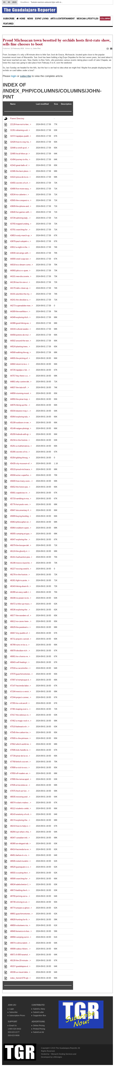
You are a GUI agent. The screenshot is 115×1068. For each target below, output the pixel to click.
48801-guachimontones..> (21, 914)
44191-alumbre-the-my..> (21, 294)
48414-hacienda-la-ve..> (20, 849)
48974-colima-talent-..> (20, 943)
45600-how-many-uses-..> (21, 481)
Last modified (42, 104)
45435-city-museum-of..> (21, 463)
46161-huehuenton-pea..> (21, 557)
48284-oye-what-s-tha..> (20, 832)
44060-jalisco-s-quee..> (20, 270)
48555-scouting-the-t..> (20, 873)
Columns (105, 18)
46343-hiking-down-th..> (20, 586)
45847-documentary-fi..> (20, 510)
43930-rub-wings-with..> (20, 253)
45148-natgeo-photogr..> (20, 428)
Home (22, 18)
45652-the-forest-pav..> (20, 487)
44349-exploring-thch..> (20, 317)
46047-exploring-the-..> (20, 539)
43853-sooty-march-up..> (21, 235)
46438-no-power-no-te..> (20, 598)
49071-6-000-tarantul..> (20, 954)
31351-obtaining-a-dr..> (20, 130)
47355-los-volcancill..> (20, 703)
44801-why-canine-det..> (20, 381)
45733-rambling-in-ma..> (20, 498)
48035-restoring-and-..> (20, 797)
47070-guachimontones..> (21, 674)
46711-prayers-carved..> (20, 639)
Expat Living (42, 18)
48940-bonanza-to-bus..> (21, 931)
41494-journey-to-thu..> (20, 159)
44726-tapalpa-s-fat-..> (20, 370)
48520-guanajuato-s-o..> (20, 867)
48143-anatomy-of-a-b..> (20, 814)
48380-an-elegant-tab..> (20, 843)
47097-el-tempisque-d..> (20, 680)
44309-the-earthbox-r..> (20, 311)
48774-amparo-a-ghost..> (21, 908)
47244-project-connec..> (20, 697)
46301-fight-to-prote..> (19, 580)
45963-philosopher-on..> (20, 522)
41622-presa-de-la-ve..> (20, 177)
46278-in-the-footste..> (20, 574)
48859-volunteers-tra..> (20, 925)
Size (56, 104)
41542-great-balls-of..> (20, 165)
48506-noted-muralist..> (20, 861)
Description (66, 104)
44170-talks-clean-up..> (20, 288)
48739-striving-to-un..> (20, 902)
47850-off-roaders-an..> (20, 773)
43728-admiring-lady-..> (20, 218)
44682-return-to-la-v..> (19, 364)
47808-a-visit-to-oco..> (20, 767)
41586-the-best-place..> (20, 171)
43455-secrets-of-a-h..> (20, 183)
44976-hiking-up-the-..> (20, 405)
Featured (8, 23)
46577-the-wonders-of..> (20, 615)
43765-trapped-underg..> (20, 224)
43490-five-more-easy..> (20, 189)
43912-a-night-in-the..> (20, 247)
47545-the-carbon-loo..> (20, 732)
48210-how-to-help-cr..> (20, 826)
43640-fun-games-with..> (21, 212)
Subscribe (9, 18)
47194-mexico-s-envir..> (20, 691)
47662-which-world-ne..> (20, 744)
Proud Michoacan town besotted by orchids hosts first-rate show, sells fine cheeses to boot (57, 42)
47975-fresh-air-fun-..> (19, 791)
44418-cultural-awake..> (20, 329)
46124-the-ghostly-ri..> (20, 551)
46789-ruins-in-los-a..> (19, 645)
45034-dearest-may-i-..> (20, 411)
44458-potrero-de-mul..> (20, 335)
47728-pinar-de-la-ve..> (20, 756)
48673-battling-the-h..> (20, 890)
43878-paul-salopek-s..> (20, 241)
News (30, 18)
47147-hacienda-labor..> (20, 686)
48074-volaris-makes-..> (20, 802)
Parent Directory (17, 118)
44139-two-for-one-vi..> (20, 282)
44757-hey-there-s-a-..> (20, 376)
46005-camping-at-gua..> (21, 534)
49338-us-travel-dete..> (20, 972)
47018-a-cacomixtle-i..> (20, 668)
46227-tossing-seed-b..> (20, 569)
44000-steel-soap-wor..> (20, 259)
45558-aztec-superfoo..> (20, 475)
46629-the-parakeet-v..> (20, 627)
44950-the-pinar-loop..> (20, 399)
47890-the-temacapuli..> (20, 779)
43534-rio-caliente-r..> (19, 194)
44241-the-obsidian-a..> (20, 300)
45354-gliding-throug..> (20, 457)
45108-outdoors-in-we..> (20, 422)
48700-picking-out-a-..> (20, 896)
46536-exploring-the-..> (20, 610)
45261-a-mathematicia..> (21, 446)
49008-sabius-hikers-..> (20, 949)
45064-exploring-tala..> (20, 417)
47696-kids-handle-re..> (20, 750)
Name (12, 104)
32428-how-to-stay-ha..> (20, 142)
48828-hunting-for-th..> (20, 919)
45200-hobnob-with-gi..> (20, 434)
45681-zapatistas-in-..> (20, 493)
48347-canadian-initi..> (20, 838)
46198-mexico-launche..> (21, 563)
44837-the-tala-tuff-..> (19, 387)
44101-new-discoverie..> (20, 276)
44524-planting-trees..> (20, 346)
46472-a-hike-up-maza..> (21, 604)
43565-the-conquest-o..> (20, 200)
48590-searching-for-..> (20, 878)
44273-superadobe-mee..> (21, 305)
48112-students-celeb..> (20, 808)
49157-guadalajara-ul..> (20, 966)
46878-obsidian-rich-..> (20, 650)
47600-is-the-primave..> (20, 738)
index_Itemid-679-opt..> (20, 978)
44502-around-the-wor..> (20, 341)
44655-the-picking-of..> (20, 358)
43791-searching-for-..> (20, 229)
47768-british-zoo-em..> (20, 762)
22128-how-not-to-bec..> (20, 124)
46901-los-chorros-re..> (20, 656)
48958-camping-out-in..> (20, 937)
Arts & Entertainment (62, 18)
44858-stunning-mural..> (20, 393)
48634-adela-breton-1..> (20, 884)
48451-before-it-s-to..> (19, 855)
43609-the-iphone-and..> (20, 206)
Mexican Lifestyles (87, 18)
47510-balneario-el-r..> (19, 726)
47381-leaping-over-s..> (20, 709)
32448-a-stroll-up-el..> (19, 148)
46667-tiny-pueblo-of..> (20, 633)
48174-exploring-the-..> (20, 820)
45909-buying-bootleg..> (20, 516)
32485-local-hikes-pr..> (20, 153)
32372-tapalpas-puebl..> (20, 136)
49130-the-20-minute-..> (20, 960)
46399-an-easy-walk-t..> (20, 592)
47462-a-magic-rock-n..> (20, 721)
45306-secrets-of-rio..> (20, 452)
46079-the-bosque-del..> (20, 545)
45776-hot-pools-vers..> (20, 504)
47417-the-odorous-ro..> (20, 715)
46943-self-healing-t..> (19, 662)
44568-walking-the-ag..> (20, 352)
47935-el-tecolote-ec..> (20, 785)
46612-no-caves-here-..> (20, 621)
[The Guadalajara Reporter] (29, 10)
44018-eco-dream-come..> (21, 265)
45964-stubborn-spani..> (20, 528)
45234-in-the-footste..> (20, 440)
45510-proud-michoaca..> (21, 469)
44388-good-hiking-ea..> (20, 323)
